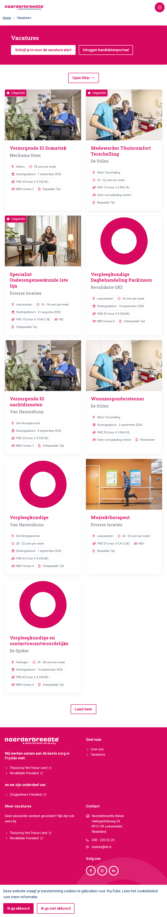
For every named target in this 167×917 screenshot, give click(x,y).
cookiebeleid (147, 891)
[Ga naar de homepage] (24, 7)
